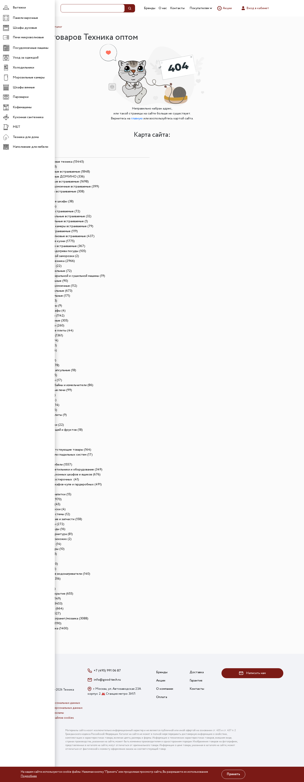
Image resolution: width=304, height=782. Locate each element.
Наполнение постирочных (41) (56, 479)
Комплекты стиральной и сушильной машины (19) (69, 275)
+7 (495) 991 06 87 (107, 670)
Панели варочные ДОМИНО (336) (59, 176)
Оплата (161, 697)
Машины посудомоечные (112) (55, 285)
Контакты (177, 8)
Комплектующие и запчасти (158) (58, 519)
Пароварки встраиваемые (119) (56, 231)
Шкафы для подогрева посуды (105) (60, 251)
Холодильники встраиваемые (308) (59, 191)
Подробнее (29, 776)
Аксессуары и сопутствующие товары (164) (59, 449)
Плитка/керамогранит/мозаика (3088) (61, 618)
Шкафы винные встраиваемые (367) (59, 246)
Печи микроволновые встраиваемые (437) (64, 236)
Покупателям (200, 8)
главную (137, 118)
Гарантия (196, 680)
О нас (163, 8)
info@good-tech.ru (107, 679)
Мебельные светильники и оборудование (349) (68, 469)
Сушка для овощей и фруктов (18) (58, 429)
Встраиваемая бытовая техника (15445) (55, 161)
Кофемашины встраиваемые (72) (57, 211)
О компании (164, 688)
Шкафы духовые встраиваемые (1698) (61, 181)
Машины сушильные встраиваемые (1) (61, 221)
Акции (227, 8)
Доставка (197, 672)
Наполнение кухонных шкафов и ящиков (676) (67, 474)
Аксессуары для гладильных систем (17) (63, 454)
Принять (233, 774)
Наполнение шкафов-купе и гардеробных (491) (68, 484)
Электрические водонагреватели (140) (62, 573)
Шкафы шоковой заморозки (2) (56, 256)
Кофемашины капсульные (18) (55, 370)
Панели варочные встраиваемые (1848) (62, 171)
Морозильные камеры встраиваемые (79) (63, 226)
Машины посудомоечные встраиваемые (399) (66, 186)
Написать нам (255, 673)
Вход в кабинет (257, 8)
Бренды (149, 8)
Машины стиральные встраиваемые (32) (62, 216)
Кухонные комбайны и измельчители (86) (63, 385)
